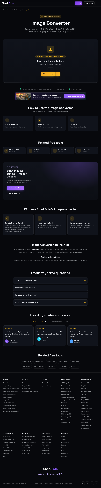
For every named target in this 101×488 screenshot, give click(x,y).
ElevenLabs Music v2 (9, 442)
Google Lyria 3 (7, 436)
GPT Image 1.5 (65, 394)
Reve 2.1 (63, 420)
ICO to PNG (63, 366)
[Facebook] (87, 483)
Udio (4, 456)
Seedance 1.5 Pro (86, 391)
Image (19, 10)
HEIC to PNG (63, 362)
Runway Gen (84, 403)
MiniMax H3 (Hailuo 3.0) (88, 420)
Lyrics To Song (46, 386)
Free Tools (12, 10)
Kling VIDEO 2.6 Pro (87, 400)
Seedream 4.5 (65, 403)
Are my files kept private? (25, 288)
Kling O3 (83, 386)
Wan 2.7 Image (65, 388)
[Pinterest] (83, 483)
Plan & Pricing (65, 442)
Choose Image (48, 74)
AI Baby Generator (27, 445)
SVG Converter (39, 366)
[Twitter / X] (92, 483)
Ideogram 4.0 (65, 408)
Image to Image (7, 386)
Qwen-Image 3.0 (66, 417)
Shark (8, 3)
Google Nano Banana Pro (68, 400)
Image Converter (47, 436)
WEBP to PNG (26, 362)
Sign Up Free (89, 3)
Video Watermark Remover (30, 391)
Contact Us (64, 453)
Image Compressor (47, 448)
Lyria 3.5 (5, 445)
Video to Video (26, 388)
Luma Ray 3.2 (85, 417)
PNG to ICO (51, 366)
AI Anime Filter (26, 439)
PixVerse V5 (84, 422)
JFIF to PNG (75, 362)
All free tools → (46, 453)
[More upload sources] (57, 74)
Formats (63, 445)
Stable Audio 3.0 (8, 450)
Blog (62, 450)
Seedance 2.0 (85, 383)
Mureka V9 (6, 448)
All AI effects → (27, 453)
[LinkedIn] (96, 483)
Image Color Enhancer (9, 394)
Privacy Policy (38, 483)
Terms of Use (48, 483)
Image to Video (26, 386)
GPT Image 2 (65, 383)
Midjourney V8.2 (66, 414)
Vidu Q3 (83, 388)
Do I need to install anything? (26, 295)
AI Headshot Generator (29, 442)
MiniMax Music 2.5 (8, 439)
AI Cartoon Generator (28, 436)
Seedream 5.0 (65, 422)
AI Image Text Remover (9, 405)
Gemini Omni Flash (86, 408)
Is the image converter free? (26, 280)
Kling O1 (83, 397)
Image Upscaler (7, 397)
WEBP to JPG (39, 362)
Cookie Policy (69, 483)
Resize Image (46, 450)
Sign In (78, 3)
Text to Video (26, 383)
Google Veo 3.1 (85, 411)
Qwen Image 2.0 (66, 391)
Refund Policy (59, 483)
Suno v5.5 (6, 453)
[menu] (97, 3)
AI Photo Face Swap (9, 408)
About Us (64, 456)
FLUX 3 (63, 405)
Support (63, 448)
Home (5, 10)
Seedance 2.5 (85, 428)
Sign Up (63, 439)
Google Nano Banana (67, 397)
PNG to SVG (26, 366)
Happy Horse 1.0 (86, 414)
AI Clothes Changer (8, 403)
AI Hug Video (26, 450)
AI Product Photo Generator (11, 411)
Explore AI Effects (15, 188)
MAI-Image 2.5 (65, 411)
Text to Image (7, 383)
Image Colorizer (7, 400)
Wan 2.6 (83, 394)
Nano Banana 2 (65, 386)
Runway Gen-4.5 (86, 425)
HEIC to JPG (51, 362)
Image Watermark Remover (11, 391)
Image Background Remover (11, 388)
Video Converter (47, 439)
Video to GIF (45, 445)
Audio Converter (47, 442)
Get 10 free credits (15, 193)
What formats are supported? (26, 302)
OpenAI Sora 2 (85, 405)
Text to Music (46, 383)
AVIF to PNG (75, 366)
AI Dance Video (26, 448)
